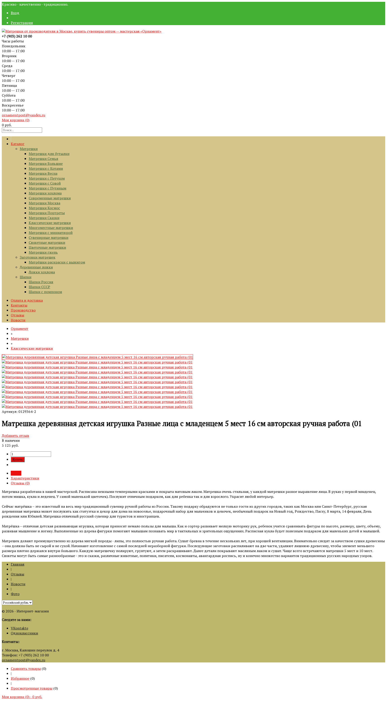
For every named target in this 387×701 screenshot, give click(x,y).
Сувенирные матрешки (48, 237)
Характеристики (25, 478)
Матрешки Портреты (47, 212)
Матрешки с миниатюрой (51, 232)
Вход (15, 12)
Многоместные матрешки (51, 227)
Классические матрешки (50, 222)
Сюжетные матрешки (47, 242)
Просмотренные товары (31, 688)
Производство (23, 310)
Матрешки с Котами (46, 168)
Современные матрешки (50, 198)
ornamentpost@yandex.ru (23, 115)
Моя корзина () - (22, 696)
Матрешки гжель (43, 252)
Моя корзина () (15, 120)
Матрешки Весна (43, 173)
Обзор (16, 473)
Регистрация (22, 22)
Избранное (20, 678)
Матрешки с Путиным (47, 188)
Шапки (25, 276)
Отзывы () (20, 483)
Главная (17, 564)
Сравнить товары (26, 668)
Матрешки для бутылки (49, 153)
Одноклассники (24, 633)
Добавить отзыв (15, 435)
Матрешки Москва (44, 202)
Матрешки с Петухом (47, 178)
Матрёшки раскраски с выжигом (57, 262)
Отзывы (17, 315)
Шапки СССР (39, 286)
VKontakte (19, 628)
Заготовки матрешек (37, 257)
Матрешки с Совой (45, 183)
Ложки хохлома (42, 272)
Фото (15, 593)
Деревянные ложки (36, 267)
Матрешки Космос (44, 207)
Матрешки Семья (43, 158)
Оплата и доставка (27, 300)
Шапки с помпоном (45, 291)
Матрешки (29, 148)
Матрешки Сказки (44, 217)
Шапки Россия (41, 281)
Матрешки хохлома (45, 193)
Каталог (17, 143)
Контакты (19, 305)
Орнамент (19, 328)
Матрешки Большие (46, 163)
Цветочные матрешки (47, 247)
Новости (18, 320)
